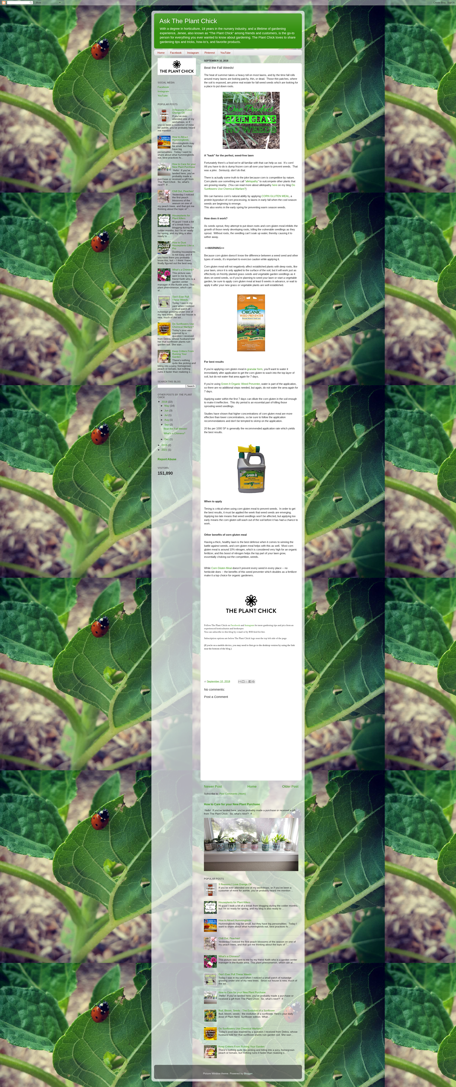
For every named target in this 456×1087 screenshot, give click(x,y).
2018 (165, 401)
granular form (255, 369)
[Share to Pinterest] (253, 681)
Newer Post (213, 786)
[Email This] (240, 681)
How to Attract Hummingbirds (235, 920)
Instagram (193, 52)
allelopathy (252, 181)
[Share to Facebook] (250, 681)
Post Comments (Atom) (232, 793)
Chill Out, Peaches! (229, 938)
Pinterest (209, 52)
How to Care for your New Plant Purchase (232, 804)
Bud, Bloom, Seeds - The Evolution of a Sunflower (247, 1010)
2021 (165, 449)
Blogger (248, 1073)
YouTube (225, 52)
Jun (166, 410)
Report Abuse (167, 459)
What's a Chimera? (229, 956)
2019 (165, 445)
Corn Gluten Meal (221, 568)
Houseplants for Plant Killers (234, 902)
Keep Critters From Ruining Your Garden (242, 1046)
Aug (167, 420)
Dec (167, 439)
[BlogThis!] (243, 681)
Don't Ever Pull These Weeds (235, 974)
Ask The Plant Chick (188, 21)
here (274, 185)
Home (161, 52)
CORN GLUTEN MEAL (275, 196)
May (167, 405)
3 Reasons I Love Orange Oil (235, 884)
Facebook (176, 52)
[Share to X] (246, 681)
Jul (166, 415)
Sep (167, 424)
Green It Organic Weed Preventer (240, 383)
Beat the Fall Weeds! (175, 428)
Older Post (290, 786)
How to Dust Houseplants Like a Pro (183, 245)
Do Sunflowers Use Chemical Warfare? (240, 1028)
